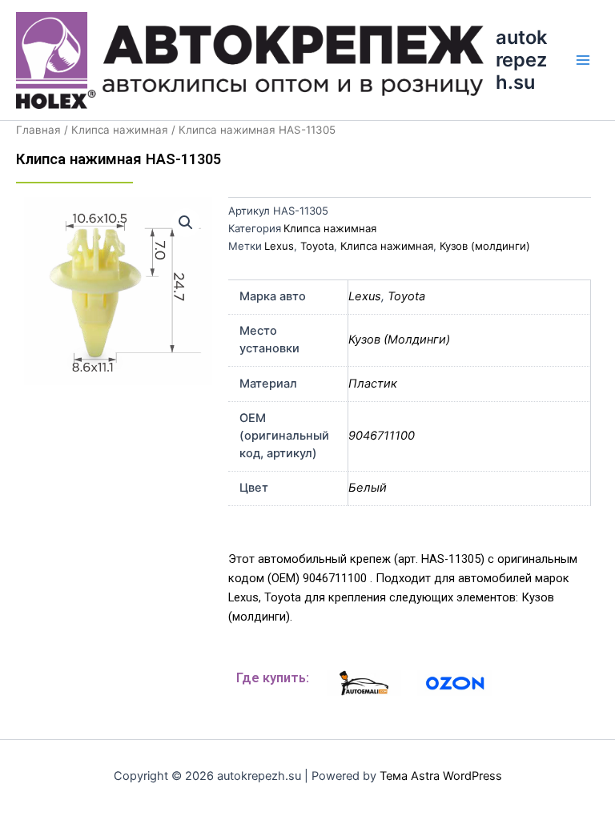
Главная (38, 129)
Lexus (279, 245)
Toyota (317, 245)
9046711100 (381, 435)
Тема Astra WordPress (441, 776)
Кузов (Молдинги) (399, 339)
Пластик (372, 383)
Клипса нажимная (119, 129)
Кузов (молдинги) (485, 245)
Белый (367, 487)
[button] (185, 222)
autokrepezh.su (521, 60)
